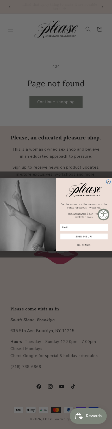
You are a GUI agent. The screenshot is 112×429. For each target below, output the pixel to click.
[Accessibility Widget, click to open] (103, 214)
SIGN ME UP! (84, 236)
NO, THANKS (84, 245)
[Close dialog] (108, 182)
